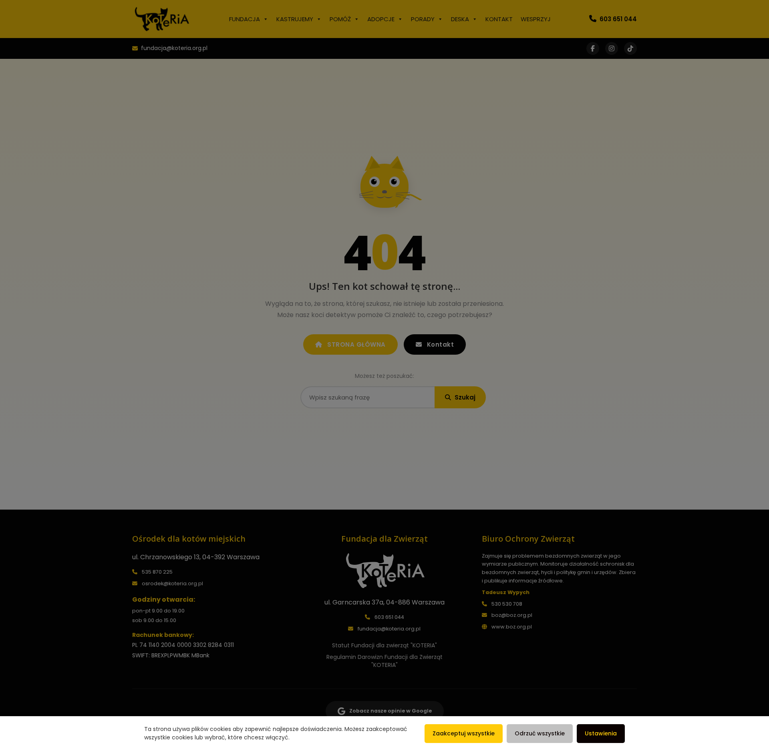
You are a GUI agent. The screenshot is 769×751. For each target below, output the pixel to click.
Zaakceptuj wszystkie (464, 733)
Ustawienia (601, 733)
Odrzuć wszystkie (540, 733)
